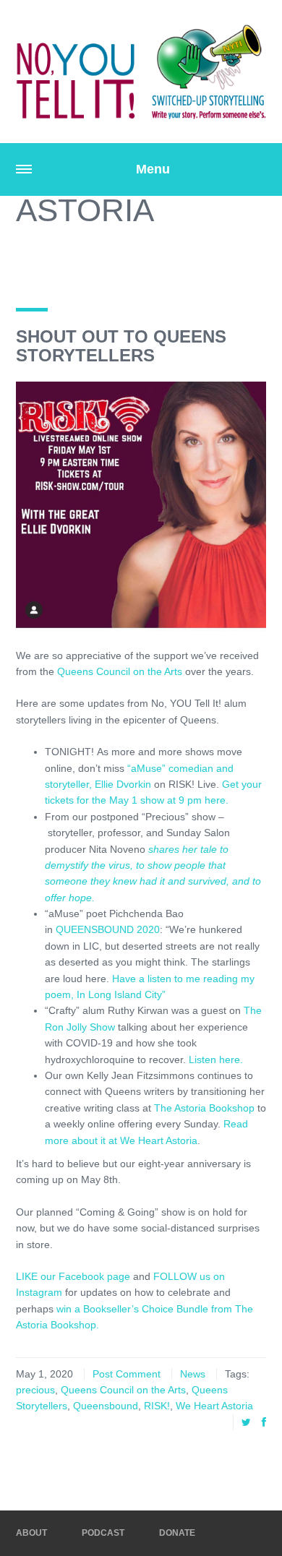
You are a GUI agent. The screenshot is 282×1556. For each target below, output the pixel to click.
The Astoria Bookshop (204, 1108)
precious (35, 1390)
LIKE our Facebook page (73, 1276)
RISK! (157, 1405)
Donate (177, 1533)
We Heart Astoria (214, 1405)
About (31, 1533)
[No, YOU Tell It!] (141, 71)
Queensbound (105, 1405)
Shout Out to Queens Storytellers (121, 346)
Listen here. (216, 1059)
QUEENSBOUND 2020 (108, 929)
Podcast (103, 1533)
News (192, 1374)
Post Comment (127, 1374)
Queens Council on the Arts (119, 671)
